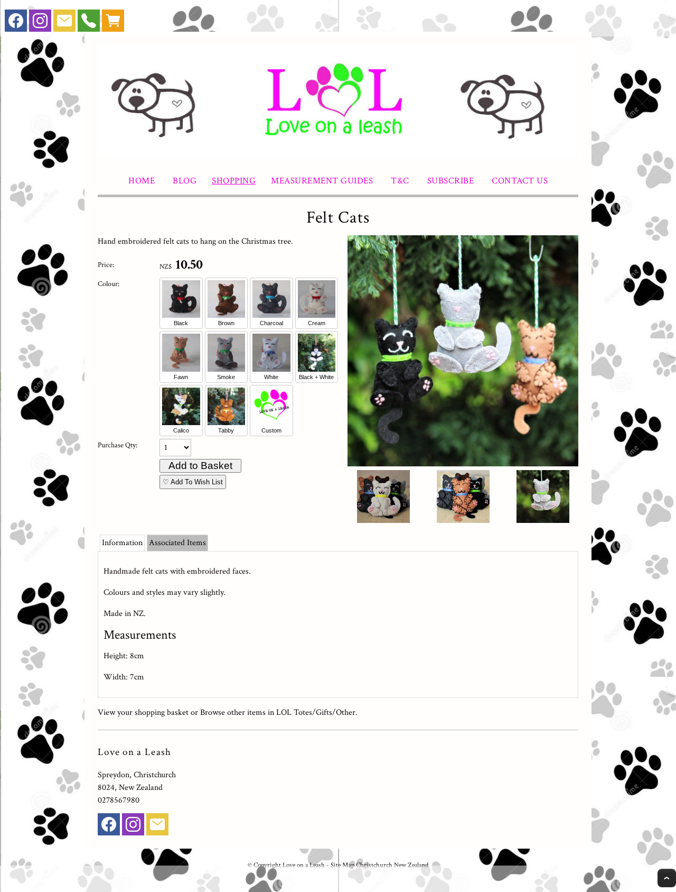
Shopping (234, 181)
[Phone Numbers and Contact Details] (89, 23)
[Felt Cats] (463, 464)
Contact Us (520, 181)
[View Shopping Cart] (113, 23)
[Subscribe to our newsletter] (64, 23)
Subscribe (450, 181)
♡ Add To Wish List (193, 482)
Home (141, 181)
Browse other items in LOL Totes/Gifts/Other (277, 712)
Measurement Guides (322, 181)
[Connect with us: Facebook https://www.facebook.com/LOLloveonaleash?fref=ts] (16, 23)
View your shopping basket (143, 712)
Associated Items (177, 542)
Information (122, 542)
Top (667, 878)
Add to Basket (200, 465)
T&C (400, 181)
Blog (184, 181)
